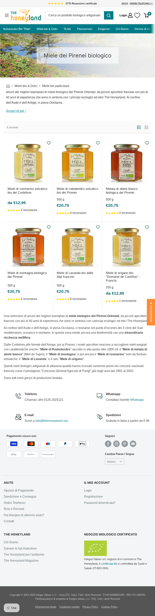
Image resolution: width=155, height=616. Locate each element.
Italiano (111, 461)
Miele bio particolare (55, 86)
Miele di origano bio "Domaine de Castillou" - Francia (123, 276)
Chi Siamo (122, 29)
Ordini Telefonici (140, 3)
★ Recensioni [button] (151, 312)
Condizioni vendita (69, 606)
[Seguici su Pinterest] (125, 444)
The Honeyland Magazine (21, 560)
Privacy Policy (90, 606)
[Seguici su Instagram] (116, 444)
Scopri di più (16, 111)
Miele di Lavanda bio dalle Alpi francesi (75, 275)
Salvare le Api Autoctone (20, 548)
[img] (55, 4)
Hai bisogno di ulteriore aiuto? (24, 515)
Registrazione (93, 496)
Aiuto (125, 3)
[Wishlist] (137, 15)
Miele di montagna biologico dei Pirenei (27, 275)
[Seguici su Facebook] (108, 444)
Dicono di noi (142, 29)
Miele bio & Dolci (47, 29)
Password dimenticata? (99, 502)
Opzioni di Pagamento (19, 490)
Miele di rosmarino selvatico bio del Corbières (27, 190)
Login (88, 490)
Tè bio (67, 29)
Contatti (9, 521)
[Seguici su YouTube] (133, 444)
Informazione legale (45, 606)
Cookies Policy (109, 606)
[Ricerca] (108, 15)
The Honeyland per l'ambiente (24, 554)
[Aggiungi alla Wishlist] (49, 143)
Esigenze (104, 29)
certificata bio (109, 563)
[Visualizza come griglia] (138, 127)
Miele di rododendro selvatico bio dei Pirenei (77, 190)
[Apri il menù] (6, 15)
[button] (14, 210)
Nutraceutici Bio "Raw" (17, 29)
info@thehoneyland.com (51, 420)
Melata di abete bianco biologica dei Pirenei (122, 190)
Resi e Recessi (14, 508)
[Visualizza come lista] (146, 127)
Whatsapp (137, 399)
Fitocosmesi (84, 29)
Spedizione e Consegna (20, 496)
